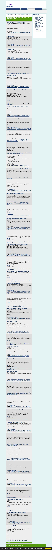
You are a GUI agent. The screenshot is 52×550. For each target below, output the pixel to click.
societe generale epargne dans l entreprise (18, 523)
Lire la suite (8, 29)
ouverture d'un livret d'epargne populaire (12, 445)
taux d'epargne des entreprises (22, 292)
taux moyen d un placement (39, 23)
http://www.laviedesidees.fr (11, 429)
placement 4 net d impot (14, 539)
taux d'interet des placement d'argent (22, 140)
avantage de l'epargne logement (11, 177)
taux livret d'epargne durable (25, 73)
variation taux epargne (38, 15)
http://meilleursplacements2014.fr (12, 138)
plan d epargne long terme (13, 292)
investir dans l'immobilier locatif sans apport (12, 393)
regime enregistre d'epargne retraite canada (21, 177)
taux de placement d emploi (39, 26)
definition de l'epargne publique (11, 369)
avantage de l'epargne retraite (26, 176)
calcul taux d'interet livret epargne (15, 202)
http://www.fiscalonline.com (11, 418)
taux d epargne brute (14, 227)
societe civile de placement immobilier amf (11, 497)
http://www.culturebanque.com (12, 521)
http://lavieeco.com (10, 214)
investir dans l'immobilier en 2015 (11, 407)
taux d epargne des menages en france (18, 153)
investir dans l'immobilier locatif (12, 394)
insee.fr (9, 114)
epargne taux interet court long (23, 332)
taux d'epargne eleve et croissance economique (17, 242)
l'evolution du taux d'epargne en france (24, 32)
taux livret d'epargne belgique (10, 59)
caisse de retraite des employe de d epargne (14, 380)
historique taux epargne (38, 22)
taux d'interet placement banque (12, 87)
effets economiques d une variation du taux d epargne (23, 87)
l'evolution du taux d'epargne (22, 129)
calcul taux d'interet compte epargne (12, 191)
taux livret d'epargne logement (26, 45)
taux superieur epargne (38, 30)
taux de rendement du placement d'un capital (17, 306)
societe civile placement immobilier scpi (18, 496)
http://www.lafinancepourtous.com (12, 127)
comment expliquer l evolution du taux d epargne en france (17, 430)
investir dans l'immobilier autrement (22, 407)
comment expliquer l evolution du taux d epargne (19, 431)
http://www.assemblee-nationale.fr (12, 253)
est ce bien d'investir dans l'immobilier (17, 392)
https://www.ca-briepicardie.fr (12, 470)
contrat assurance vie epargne (23, 280)
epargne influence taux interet (39, 16)
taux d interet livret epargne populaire (15, 471)
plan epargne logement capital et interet (39, 36)
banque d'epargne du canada (14, 241)
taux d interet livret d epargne (22, 472)
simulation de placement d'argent (23, 540)
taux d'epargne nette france (14, 32)
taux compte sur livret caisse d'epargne (26, 471)
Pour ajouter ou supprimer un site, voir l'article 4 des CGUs (14, 545)
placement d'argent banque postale (14, 139)
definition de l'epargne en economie (21, 227)
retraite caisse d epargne (22, 380)
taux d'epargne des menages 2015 (14, 115)
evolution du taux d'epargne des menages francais (20, 59)
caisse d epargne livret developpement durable (12, 472)
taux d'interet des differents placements (16, 166)
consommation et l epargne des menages (16, 128)
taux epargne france (37, 21)
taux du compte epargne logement (38, 34)
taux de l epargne (37, 24)
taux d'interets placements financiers (22, 343)
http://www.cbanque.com (11, 189)
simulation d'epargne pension (15, 540)
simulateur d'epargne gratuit (21, 539)
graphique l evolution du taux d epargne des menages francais (17, 355)
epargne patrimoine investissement (37, 28)
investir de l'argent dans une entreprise (17, 522)
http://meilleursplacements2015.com (13, 317)
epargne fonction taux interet (39, 20)
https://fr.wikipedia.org (11, 44)
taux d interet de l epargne (15, 86)
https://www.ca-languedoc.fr (11, 483)
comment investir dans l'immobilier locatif (24, 393)
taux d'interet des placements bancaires (17, 255)
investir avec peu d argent (11, 269)
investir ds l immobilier (27, 392)
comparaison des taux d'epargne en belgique (18, 103)
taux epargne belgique (38, 29)
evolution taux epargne (38, 19)
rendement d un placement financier (16, 305)
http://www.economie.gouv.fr (12, 201)
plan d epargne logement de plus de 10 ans (24, 115)
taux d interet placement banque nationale (25, 86)
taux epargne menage (38, 18)
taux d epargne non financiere (19, 228)
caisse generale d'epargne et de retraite (16, 379)
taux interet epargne (37, 25)
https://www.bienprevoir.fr (11, 405)
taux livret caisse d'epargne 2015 (10, 116)
